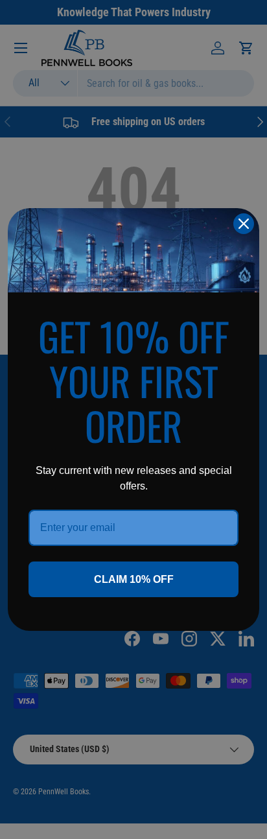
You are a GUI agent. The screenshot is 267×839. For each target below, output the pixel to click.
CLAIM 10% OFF (134, 579)
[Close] (243, 223)
